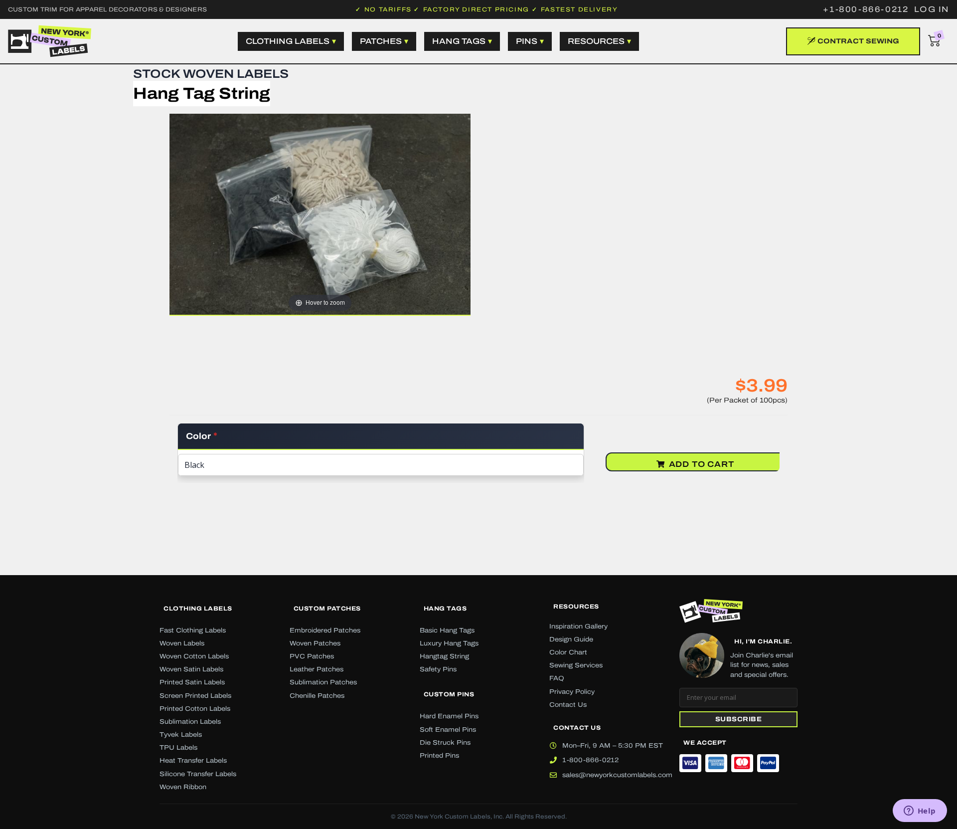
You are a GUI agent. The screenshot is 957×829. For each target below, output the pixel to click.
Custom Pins (449, 694)
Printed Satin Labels (192, 682)
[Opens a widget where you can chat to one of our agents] (919, 811)
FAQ (556, 678)
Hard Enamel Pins (449, 716)
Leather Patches (316, 669)
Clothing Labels (197, 608)
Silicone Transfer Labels (198, 774)
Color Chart (568, 652)
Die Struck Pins (445, 742)
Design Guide (571, 639)
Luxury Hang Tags (449, 643)
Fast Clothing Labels (193, 630)
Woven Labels (182, 643)
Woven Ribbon (183, 787)
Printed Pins (439, 755)
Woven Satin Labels (191, 669)
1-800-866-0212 (590, 760)
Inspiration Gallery (578, 626)
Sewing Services (576, 665)
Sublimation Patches (323, 682)
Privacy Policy (572, 691)
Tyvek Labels (181, 734)
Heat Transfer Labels (193, 760)
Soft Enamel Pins (448, 729)
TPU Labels (178, 747)
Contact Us (568, 704)
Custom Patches (327, 608)
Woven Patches (315, 643)
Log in (931, 9)
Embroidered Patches (325, 630)
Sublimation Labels (190, 721)
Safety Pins (438, 669)
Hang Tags (445, 608)
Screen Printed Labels (195, 695)
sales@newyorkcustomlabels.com (617, 775)
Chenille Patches (317, 695)
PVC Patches (312, 656)
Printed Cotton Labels (195, 708)
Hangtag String (444, 656)
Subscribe (738, 719)
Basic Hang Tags (447, 630)
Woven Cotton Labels (194, 656)
